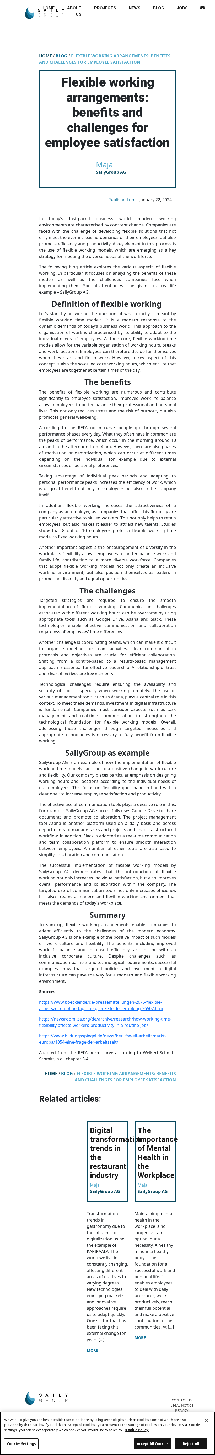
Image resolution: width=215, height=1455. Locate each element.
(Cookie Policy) (137, 1429)
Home (45, 56)
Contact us (182, 1400)
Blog (61, 56)
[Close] (206, 1420)
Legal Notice (181, 1405)
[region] (107, 1433)
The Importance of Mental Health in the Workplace (158, 1153)
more (92, 1350)
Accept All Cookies (152, 1443)
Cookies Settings (21, 1443)
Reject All (191, 1443)
